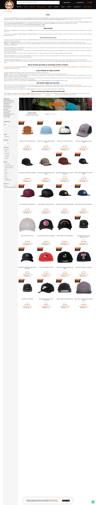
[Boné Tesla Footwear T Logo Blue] (84, 266)
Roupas (56, 7)
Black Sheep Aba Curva (9, 100)
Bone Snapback (7, 115)
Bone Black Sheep (8, 106)
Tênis (50, 7)
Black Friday (87, 7)
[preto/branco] (7, 130)
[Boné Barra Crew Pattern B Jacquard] (27, 162)
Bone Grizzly (6, 112)
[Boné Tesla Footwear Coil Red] (46, 266)
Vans (25, 7)
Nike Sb (32, 7)
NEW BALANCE (41, 7)
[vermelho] (5, 130)
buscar (58, 2)
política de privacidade (53, 501)
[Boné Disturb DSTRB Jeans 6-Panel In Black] (84, 172)
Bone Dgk (6, 109)
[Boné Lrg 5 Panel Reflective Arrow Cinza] (84, 130)
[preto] (13, 127)
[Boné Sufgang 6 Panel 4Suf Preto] (46, 203)
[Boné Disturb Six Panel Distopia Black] (65, 203)
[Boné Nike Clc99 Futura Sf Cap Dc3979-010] (46, 298)
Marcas (19, 7)
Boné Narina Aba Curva (9, 113)
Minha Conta (67, 2)
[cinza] (9, 127)
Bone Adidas (6, 105)
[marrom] (11, 127)
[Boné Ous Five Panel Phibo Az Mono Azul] (46, 140)
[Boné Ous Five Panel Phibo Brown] (27, 140)
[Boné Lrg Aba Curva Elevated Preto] (65, 298)
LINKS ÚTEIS (7, 99)
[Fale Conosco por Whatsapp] (93, 502)
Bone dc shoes (7, 108)
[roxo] (16, 127)
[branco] (7, 127)
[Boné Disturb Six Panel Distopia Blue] (84, 203)
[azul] (5, 127)
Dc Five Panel (7, 116)
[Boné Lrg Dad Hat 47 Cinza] (27, 225)
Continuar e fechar (66, 500)
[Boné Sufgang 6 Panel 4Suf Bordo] (27, 203)
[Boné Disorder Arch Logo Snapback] (65, 225)
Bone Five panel (7, 110)
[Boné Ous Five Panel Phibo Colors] (65, 140)
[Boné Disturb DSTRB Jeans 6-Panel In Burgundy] (65, 172)
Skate (69, 7)
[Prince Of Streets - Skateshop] (9, 4)
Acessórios (77, 7)
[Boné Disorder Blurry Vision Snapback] (46, 225)
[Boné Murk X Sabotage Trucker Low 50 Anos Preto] (27, 266)
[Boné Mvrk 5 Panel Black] (27, 298)
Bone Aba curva (7, 103)
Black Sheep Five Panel (9, 102)
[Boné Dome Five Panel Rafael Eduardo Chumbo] (84, 298)
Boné (63, 7)
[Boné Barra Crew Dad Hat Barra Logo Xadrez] (46, 162)
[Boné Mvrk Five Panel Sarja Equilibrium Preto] (84, 235)
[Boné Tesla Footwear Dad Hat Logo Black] (65, 266)
